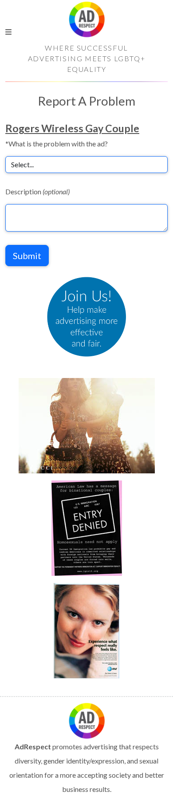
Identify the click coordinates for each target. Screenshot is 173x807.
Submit (27, 255)
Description (37, 191)
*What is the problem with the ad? (56, 143)
